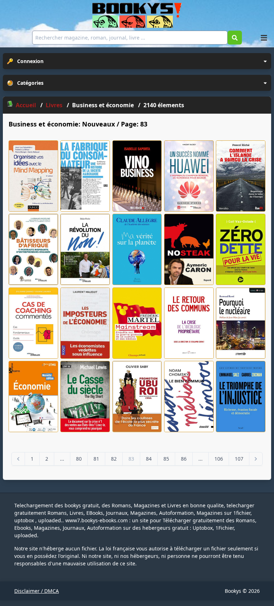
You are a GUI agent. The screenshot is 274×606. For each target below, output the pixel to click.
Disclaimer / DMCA (36, 590)
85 (166, 458)
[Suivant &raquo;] (256, 459)
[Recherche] (235, 38)
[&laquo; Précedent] (18, 459)
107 (239, 458)
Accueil (26, 105)
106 (218, 458)
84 (149, 458)
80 (79, 458)
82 (114, 458)
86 (184, 458)
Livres (55, 105)
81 (96, 458)
